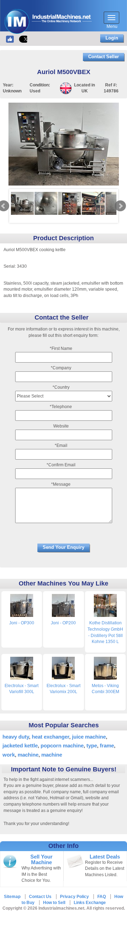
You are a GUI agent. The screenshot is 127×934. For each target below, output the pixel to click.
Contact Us (40, 896)
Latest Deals (105, 857)
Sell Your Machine (41, 859)
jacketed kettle (20, 745)
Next (120, 206)
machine (28, 755)
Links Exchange (90, 902)
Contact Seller (103, 56)
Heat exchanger (50, 737)
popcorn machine (62, 745)
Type (91, 745)
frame (107, 745)
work (8, 755)
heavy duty (15, 737)
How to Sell (54, 902)
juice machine (89, 737)
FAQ (101, 896)
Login (111, 38)
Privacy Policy (74, 896)
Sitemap (12, 896)
